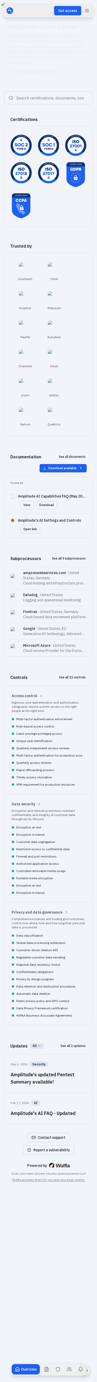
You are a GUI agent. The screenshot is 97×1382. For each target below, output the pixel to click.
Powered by (37, 1165)
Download (46, 505)
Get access (67, 10)
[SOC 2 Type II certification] (21, 145)
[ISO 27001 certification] (75, 145)
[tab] (26, 1369)
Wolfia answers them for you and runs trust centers (48, 1180)
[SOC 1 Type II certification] (48, 145)
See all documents (72, 457)
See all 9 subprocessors (69, 558)
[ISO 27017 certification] (48, 172)
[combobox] (50, 98)
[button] (48, 740)
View (27, 505)
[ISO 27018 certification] (21, 172)
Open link (30, 529)
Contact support (51, 1137)
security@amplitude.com (34, 71)
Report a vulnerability (51, 1150)
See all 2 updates (73, 1046)
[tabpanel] (48, 649)
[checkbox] (13, 496)
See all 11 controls (72, 677)
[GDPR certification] (75, 174)
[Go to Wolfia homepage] (59, 1165)
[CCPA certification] (21, 205)
